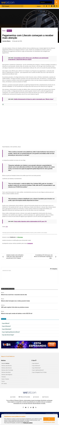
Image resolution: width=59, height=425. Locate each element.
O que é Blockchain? (6, 329)
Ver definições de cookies (49, 422)
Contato (13, 397)
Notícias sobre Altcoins (7, 368)
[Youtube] (51, 6)
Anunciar (37, 397)
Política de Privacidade (25, 397)
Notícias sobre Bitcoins (7, 365)
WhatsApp (20, 237)
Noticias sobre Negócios (7, 374)
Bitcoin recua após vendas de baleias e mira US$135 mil (16, 313)
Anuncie (39, 6)
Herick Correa (55, 413)
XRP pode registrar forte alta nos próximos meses (15, 307)
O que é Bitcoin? (5, 323)
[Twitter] (46, 6)
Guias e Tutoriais (5, 379)
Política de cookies (27, 423)
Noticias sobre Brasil (6, 372)
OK (49, 419)
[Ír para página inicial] (19, 2)
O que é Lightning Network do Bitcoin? (11, 332)
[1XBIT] (29, 344)
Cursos (3, 381)
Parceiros (46, 397)
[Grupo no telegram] (54, 6)
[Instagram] (44, 6)
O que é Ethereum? (6, 326)
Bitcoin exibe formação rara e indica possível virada (15, 301)
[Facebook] (49, 6)
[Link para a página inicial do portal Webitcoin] (29, 392)
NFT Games (4, 383)
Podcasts (4, 377)
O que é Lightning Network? (38, 370)
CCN (7, 226)
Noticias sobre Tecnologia (7, 370)
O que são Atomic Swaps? (8, 335)
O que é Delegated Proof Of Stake (39, 372)
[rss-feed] (57, 6)
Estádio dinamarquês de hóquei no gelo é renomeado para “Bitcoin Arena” (33, 99)
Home (4, 31)
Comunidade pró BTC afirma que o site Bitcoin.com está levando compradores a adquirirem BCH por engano (28, 58)
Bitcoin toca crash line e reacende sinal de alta (14, 294)
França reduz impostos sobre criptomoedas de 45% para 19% (30, 221)
